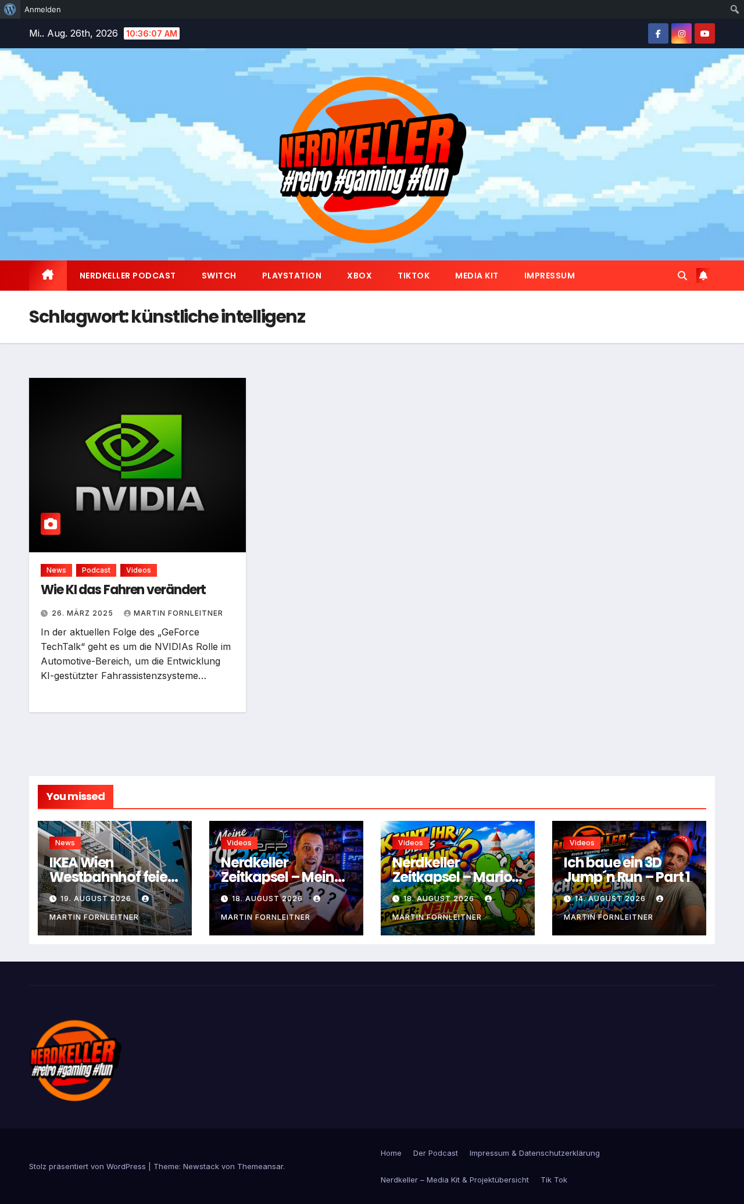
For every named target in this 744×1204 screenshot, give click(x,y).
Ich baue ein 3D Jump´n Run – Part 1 (627, 870)
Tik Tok (554, 1179)
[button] (682, 275)
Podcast (96, 570)
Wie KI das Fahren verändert (123, 590)
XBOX (359, 275)
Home (391, 1152)
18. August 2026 (268, 898)
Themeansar (260, 1166)
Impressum (549, 275)
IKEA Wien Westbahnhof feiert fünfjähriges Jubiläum (113, 884)
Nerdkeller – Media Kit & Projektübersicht (455, 1179)
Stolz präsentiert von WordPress (88, 1166)
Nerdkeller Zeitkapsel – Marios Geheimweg (455, 877)
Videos (138, 570)
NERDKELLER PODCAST (128, 275)
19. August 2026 (97, 898)
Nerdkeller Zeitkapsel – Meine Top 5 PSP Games (281, 877)
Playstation (292, 275)
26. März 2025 (84, 613)
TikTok (414, 275)
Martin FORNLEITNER (178, 613)
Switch (219, 275)
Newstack (201, 1166)
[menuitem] (10, 9)
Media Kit (477, 275)
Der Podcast (435, 1152)
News (56, 570)
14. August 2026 (611, 898)
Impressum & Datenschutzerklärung (535, 1152)
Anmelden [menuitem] (42, 9)
